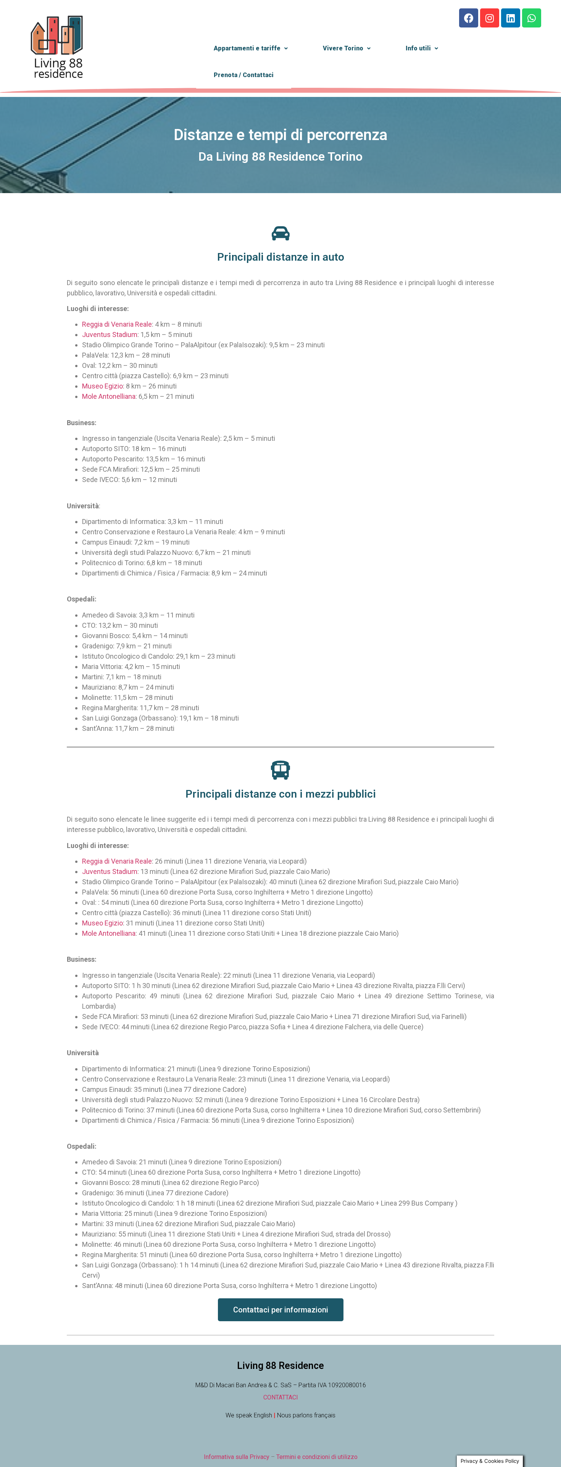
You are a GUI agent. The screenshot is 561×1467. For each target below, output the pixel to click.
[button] (280, 1309)
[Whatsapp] (531, 17)
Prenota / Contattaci (244, 75)
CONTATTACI (280, 1397)
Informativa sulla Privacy (236, 1457)
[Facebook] (468, 17)
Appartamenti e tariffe (247, 48)
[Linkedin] (510, 17)
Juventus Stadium (109, 334)
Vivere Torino (343, 48)
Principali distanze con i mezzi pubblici (280, 794)
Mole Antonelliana (108, 396)
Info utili (418, 48)
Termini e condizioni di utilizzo (317, 1457)
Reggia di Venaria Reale (117, 324)
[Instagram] (489, 17)
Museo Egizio (102, 386)
